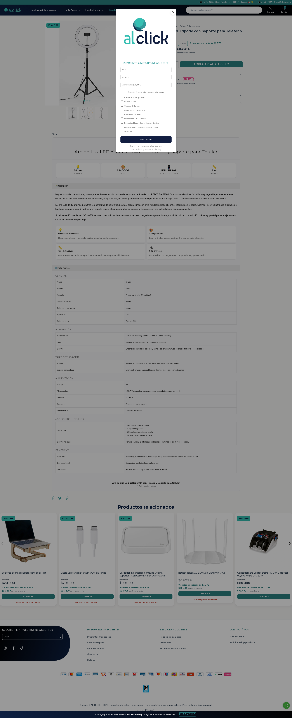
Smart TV (128, 131)
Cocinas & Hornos (132, 106)
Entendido (187, 714)
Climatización (130, 101)
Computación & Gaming (134, 110)
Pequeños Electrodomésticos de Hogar (141, 127)
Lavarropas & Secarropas (135, 119)
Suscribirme (146, 139)
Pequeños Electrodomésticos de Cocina (141, 123)
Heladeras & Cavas (132, 114)
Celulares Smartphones (134, 97)
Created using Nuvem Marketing (146, 149)
